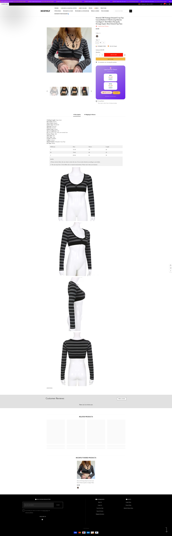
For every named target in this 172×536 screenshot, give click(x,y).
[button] (47, 91)
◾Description (77, 114)
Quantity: (98, 52)
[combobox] (121, 11)
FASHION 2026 (4, 4)
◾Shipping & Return (89, 114)
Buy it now (110, 59)
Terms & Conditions (29, 512)
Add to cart (113, 54)
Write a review (121, 398)
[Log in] (161, 4)
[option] (69, 50)
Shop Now (116, 92)
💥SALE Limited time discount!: (19, 1)
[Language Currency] (169, 4)
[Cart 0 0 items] (164, 4)
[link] (56, 446)
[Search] (123, 11)
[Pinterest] (42, 519)
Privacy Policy (45, 510)
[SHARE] (124, 55)
